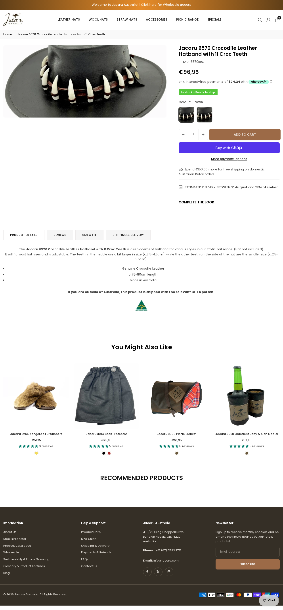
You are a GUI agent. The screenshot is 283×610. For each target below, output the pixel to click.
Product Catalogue (17, 546)
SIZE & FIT (89, 235)
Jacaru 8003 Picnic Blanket (177, 434)
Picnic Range (187, 19)
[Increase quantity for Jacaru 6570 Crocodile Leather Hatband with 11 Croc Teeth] (203, 134)
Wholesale (11, 552)
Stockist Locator (14, 539)
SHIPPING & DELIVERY (128, 235)
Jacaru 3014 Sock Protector (106, 434)
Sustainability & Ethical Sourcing (26, 559)
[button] (271, 410)
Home (7, 34)
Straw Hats (127, 19)
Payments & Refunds (96, 552)
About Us (9, 532)
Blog (6, 573)
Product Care (91, 532)
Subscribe (247, 564)
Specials (214, 19)
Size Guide (89, 539)
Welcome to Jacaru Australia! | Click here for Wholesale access (141, 5)
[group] (84, 81)
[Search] (260, 19)
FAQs (85, 559)
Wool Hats (98, 19)
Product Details (24, 235)
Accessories (156, 19)
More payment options (229, 159)
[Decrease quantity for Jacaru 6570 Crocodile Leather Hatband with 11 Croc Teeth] (183, 134)
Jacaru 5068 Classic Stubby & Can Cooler (246, 434)
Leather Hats (69, 19)
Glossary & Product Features (24, 566)
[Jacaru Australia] (13, 19)
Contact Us (89, 566)
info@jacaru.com (166, 560)
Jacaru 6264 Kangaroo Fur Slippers (36, 434)
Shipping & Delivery (95, 546)
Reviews (60, 235)
